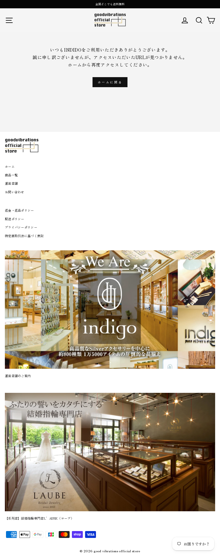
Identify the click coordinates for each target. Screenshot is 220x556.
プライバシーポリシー (21, 227)
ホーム (10, 166)
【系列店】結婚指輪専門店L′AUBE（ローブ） (39, 518)
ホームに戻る (110, 82)
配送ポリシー (14, 218)
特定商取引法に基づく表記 (24, 235)
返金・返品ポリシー (19, 210)
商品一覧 (11, 175)
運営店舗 (11, 183)
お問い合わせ (14, 192)
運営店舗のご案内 (18, 375)
